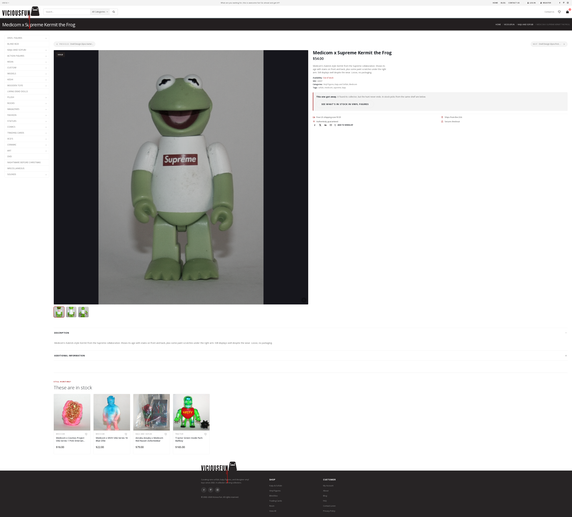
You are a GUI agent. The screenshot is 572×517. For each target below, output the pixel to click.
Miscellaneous (15, 168)
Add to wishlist (345, 125)
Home (495, 3)
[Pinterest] (564, 3)
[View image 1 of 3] (59, 312)
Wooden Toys (15, 85)
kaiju (344, 87)
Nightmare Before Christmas (24, 162)
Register (547, 3)
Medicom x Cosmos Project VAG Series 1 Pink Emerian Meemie (70, 440)
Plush (10, 97)
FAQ (325, 500)
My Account (328, 485)
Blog (503, 3)
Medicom (353, 84)
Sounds (11, 174)
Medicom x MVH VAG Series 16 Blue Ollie (112, 439)
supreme (337, 87)
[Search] (113, 12)
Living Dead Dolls (17, 91)
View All (272, 511)
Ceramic (11, 144)
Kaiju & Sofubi (275, 485)
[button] (46, 38)
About (325, 490)
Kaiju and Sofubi (525, 24)
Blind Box (13, 43)
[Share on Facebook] (315, 125)
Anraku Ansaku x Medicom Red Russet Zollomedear (149, 439)
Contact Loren (329, 505)
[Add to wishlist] (86, 434)
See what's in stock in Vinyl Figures (345, 104)
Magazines (13, 109)
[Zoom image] (181, 177)
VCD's (10, 138)
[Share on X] (320, 125)
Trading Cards (15, 132)
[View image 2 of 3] (71, 312)
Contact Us (514, 3)
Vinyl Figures (14, 37)
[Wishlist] (559, 11)
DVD (9, 156)
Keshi (10, 79)
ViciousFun (509, 24)
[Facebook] (560, 3)
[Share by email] (331, 125)
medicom (329, 87)
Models (11, 73)
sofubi (321, 87)
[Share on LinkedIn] (325, 125)
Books (11, 103)
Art (9, 150)
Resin (10, 61)
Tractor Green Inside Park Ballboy (189, 439)
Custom (11, 67)
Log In (533, 3)
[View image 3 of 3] (83, 312)
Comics (11, 126)
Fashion (11, 115)
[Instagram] (568, 3)
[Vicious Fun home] (20, 17)
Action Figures (15, 55)
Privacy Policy (329, 511)
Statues (11, 121)
